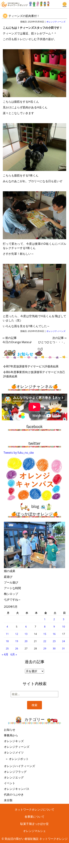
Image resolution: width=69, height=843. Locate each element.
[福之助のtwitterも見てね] (39, 3)
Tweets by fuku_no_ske (19, 453)
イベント (9, 783)
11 (7, 634)
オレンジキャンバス (16, 789)
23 (54, 641)
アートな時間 (12, 588)
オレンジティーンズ (55, 21)
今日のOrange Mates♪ (17, 340)
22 (44, 641)
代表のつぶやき (14, 794)
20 (26, 641)
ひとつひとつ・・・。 (52, 340)
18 (7, 641)
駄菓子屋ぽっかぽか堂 (34, 824)
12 (16, 634)
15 (44, 634)
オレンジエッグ (14, 777)
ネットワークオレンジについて (34, 809)
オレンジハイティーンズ (19, 766)
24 (63, 641)
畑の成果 (9, 571)
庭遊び (8, 577)
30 (54, 648)
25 (7, 648)
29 (44, 648)
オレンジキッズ (14, 741)
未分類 (8, 800)
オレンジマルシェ (34, 831)
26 (16, 648)
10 (63, 626)
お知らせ (9, 730)
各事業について (34, 817)
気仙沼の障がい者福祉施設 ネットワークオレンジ (36, 839)
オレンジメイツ (14, 752)
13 (26, 634)
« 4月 (5, 654)
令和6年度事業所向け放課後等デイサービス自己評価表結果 (34, 374)
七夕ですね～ (12, 599)
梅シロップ (11, 594)
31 (63, 648)
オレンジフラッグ (15, 772)
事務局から (11, 735)
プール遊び (11, 582)
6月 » (13, 654)
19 (16, 641)
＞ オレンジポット (17, 759)
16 (54, 634)
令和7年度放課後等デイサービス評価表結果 (31, 366)
